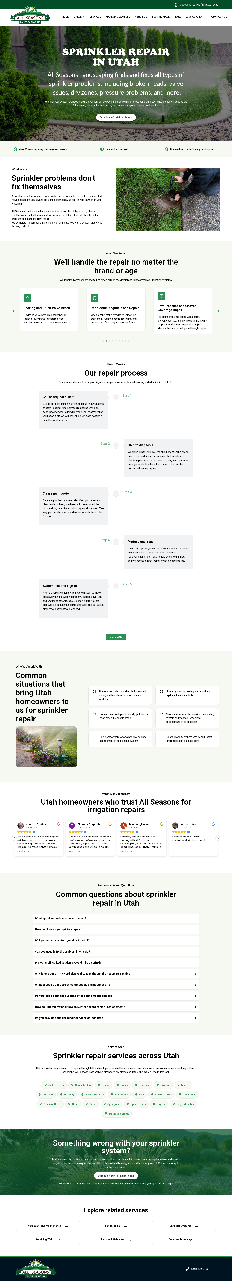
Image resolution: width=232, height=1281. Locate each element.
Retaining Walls (45, 1239)
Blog (177, 16)
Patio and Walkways (112, 1239)
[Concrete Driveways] (197, 1240)
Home (65, 16)
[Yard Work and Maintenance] (66, 1227)
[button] (13, 311)
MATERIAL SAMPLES (118, 16)
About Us (141, 16)
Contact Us (219, 16)
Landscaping (112, 1225)
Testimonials (161, 16)
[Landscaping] (125, 1227)
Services (95, 16)
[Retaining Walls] (59, 1240)
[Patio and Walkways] (129, 1240)
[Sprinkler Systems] (196, 1227)
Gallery (79, 16)
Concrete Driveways (180, 1239)
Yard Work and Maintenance (44, 1225)
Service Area (193, 16)
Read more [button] (23, 851)
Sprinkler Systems (180, 1225)
